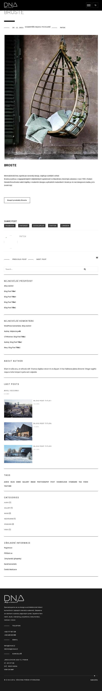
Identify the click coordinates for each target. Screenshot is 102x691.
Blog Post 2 (10, 308)
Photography (43, 482)
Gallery (25, 482)
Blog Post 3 (10, 302)
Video (85, 482)
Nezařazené (8, 519)
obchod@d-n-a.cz (11, 649)
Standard (73, 482)
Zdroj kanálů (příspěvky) (12, 559)
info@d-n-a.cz (9, 646)
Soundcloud (62, 482)
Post (53, 482)
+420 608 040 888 (10, 635)
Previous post (19, 259)
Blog (13, 482)
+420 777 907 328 (10, 632)
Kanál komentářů (10, 564)
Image (33, 482)
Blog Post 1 (10, 291)
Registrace (8, 548)
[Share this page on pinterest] (23, 225)
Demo (18, 482)
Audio (6, 482)
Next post (41, 259)
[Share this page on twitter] (53, 225)
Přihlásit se (8, 553)
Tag (80, 482)
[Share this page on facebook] (10, 225)
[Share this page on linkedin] (65, 225)
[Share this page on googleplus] (38, 225)
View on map (9, 669)
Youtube (7, 486)
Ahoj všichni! (8, 286)
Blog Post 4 (10, 297)
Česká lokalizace (10, 569)
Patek (62, 27)
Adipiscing (15, 331)
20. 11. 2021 (18, 27)
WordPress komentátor (12, 326)
